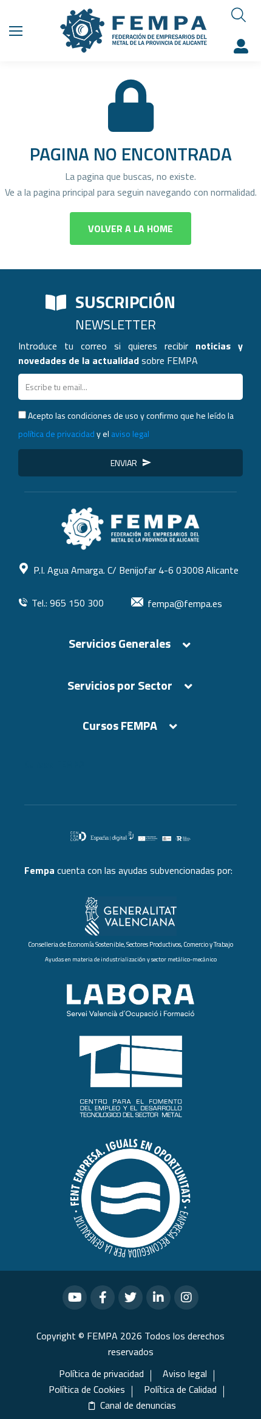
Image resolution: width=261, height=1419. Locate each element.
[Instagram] (186, 1297)
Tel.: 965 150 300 (68, 603)
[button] (130, 228)
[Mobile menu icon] (15, 31)
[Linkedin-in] (158, 1297)
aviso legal (130, 433)
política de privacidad (56, 433)
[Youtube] (75, 1297)
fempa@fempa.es (184, 603)
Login (243, 46)
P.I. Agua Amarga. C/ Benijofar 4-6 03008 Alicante (136, 570)
